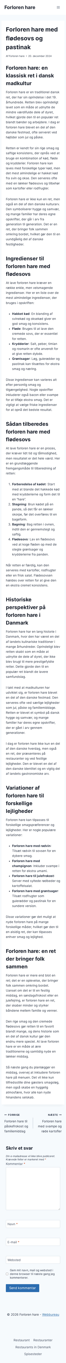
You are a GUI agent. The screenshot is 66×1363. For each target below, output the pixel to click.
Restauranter (42, 1340)
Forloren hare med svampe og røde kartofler (50, 1123)
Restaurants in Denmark (33, 1347)
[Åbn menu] (58, 7)
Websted (14, 1260)
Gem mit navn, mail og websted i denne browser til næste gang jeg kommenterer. (32, 1273)
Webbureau (50, 1314)
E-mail (13, 1242)
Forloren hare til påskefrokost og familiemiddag (16, 1123)
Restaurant (22, 1340)
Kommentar (15, 1164)
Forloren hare (17, 56)
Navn (13, 1224)
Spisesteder (33, 1354)
